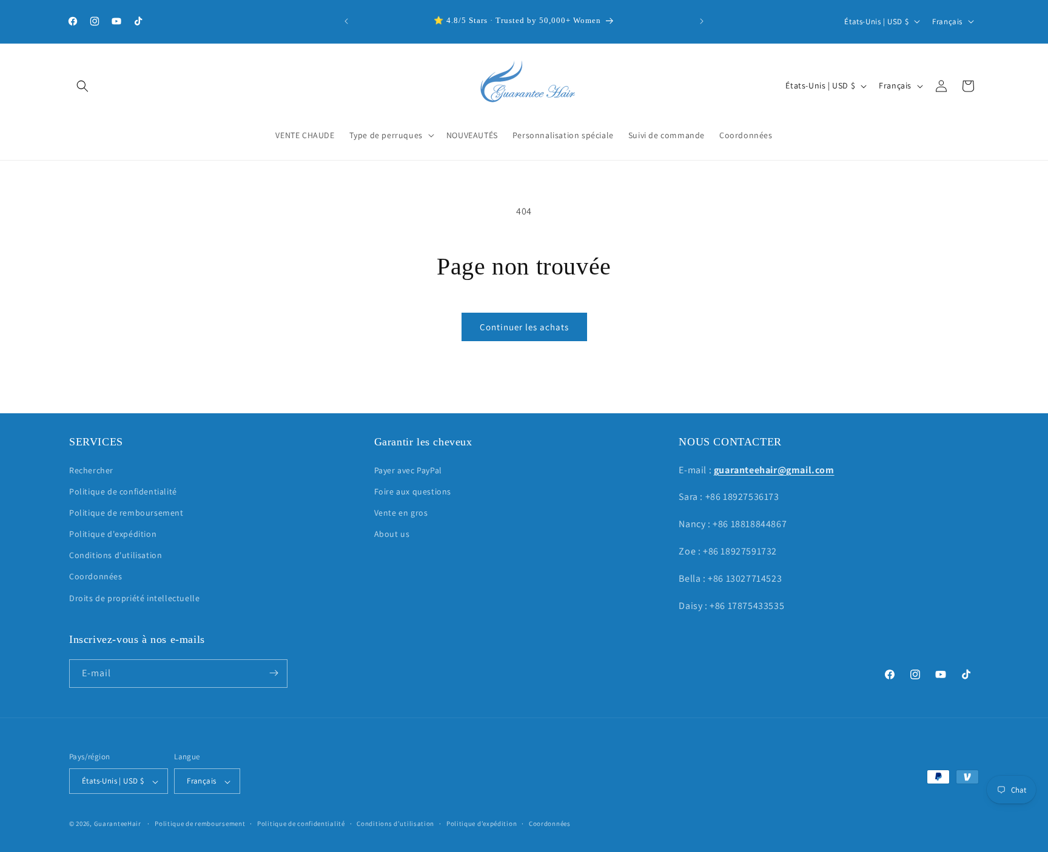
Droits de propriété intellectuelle (134, 597)
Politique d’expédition (481, 823)
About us (392, 533)
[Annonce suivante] (701, 21)
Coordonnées (96, 576)
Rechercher (91, 469)
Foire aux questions (412, 490)
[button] (82, 86)
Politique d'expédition (112, 533)
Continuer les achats (524, 327)
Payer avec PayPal (408, 469)
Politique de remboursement (126, 512)
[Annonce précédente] (346, 21)
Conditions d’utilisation (395, 823)
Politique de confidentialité (123, 490)
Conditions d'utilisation (115, 555)
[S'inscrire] (273, 673)
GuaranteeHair (117, 824)
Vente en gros (401, 512)
